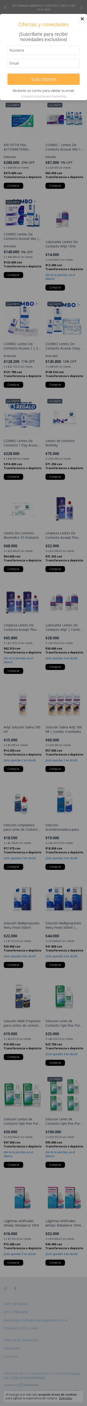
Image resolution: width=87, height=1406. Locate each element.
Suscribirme (43, 79)
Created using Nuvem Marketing (43, 96)
